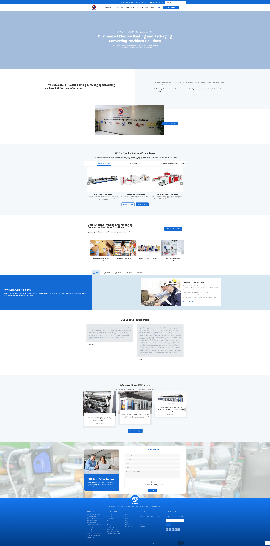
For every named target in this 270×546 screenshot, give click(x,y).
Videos (146, 7)
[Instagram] (163, 2)
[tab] (104, 163)
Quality (138, 2)
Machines (107, 7)
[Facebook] (157, 2)
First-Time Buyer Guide (127, 2)
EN (170, 2)
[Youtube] (151, 2)
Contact (152, 7)
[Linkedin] (154, 2)
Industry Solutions (118, 7)
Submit (152, 490)
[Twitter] (160, 2)
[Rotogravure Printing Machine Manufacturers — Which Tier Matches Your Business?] (99, 398)
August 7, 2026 (99, 403)
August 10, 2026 (135, 414)
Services (144, 2)
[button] (159, 7)
